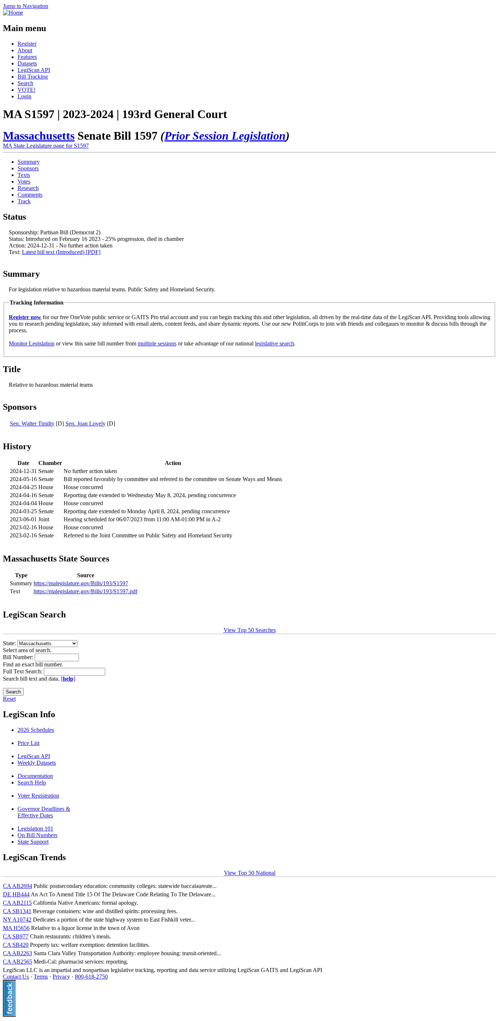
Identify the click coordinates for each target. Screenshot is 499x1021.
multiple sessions (157, 343)
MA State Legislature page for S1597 (46, 146)
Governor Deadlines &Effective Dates (44, 812)
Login (24, 96)
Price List (28, 743)
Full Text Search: (23, 671)
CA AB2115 (17, 903)
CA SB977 (15, 936)
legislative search (274, 343)
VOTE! (26, 90)
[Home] (13, 13)
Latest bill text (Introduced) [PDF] (61, 252)
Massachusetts (39, 135)
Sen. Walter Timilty (32, 423)
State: (10, 643)
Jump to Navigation (25, 6)
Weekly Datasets (37, 763)
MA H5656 (16, 928)
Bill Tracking (33, 76)
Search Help (32, 782)
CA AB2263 (17, 953)
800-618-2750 (91, 976)
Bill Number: (19, 657)
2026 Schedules (36, 730)
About (25, 50)
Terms (41, 976)
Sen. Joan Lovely (85, 423)
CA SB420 (15, 945)
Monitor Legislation (31, 343)
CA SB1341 (17, 911)
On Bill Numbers (37, 835)
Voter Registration (38, 796)
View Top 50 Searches (250, 630)
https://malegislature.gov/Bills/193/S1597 (81, 583)
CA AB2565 (17, 961)
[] (68, 679)
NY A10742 (17, 919)
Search (25, 83)
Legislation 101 (35, 828)
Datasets (27, 63)
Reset (9, 699)
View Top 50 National (249, 873)
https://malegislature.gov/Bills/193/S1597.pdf (85, 591)
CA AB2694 (17, 886)
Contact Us (16, 976)
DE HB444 (16, 894)
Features (27, 57)
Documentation (35, 776)
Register (27, 44)
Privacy (61, 976)
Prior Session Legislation (225, 135)
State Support (33, 842)
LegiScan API (34, 70)
